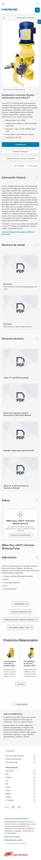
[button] (20, 177)
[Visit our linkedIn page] (13, 807)
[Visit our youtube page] (19, 807)
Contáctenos (10, 751)
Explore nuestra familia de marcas (16, 818)
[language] (3, 3)
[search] (37, 3)
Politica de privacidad (12, 836)
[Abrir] (37, 10)
